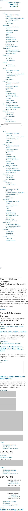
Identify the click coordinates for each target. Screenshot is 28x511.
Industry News (9, 57)
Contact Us (9, 64)
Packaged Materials (11, 39)
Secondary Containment (12, 41)
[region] (14, 254)
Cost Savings (9, 23)
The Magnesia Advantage (12, 14)
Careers (8, 21)
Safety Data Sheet (11, 53)
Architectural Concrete (12, 30)
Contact (5, 62)
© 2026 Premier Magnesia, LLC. (12, 510)
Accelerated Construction (12, 27)
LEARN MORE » (4, 341)
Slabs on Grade (10, 44)
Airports (8, 28)
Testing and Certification (12, 50)
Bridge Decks (9, 32)
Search (2, 124)
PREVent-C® (9, 16)
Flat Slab (8, 36)
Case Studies (9, 58)
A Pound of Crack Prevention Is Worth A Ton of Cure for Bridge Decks (11, 349)
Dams (7, 34)
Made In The (13, 4)
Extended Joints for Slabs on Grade (13, 332)
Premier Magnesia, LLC (12, 20)
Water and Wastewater (12, 46)
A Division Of (13, 6)
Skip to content (4, 0)
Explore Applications (14, 2)
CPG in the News (10, 60)
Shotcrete (8, 43)
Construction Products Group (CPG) (15, 18)
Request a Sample (10, 65)
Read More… (3, 309)
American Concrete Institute (13, 51)
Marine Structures (10, 37)
